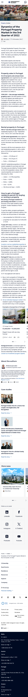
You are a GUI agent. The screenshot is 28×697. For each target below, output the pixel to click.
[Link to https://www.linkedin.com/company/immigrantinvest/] (14, 597)
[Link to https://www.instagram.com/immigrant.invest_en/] (8, 597)
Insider (8, 553)
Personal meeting (6, 590)
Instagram (7, 528)
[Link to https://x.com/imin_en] (20, 597)
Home (2, 553)
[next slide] (25, 342)
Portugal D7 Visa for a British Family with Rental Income (12, 452)
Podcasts (7, 540)
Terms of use (4, 609)
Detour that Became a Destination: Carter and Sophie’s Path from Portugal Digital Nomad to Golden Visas (13, 430)
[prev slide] (3, 342)
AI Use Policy (5, 615)
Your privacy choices (20, 616)
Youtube (19, 540)
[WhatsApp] (25, 2)
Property (3, 23)
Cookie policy (4, 612)
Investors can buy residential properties (12, 244)
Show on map (5, 644)
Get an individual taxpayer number (13, 300)
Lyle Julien (6, 39)
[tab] (13, 341)
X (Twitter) (19, 528)
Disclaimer (17, 612)
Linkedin (7, 516)
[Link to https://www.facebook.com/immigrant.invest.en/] (2, 597)
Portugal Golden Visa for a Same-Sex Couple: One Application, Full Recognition (13, 407)
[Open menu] (2, 2)
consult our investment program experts (13, 353)
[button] (12, 482)
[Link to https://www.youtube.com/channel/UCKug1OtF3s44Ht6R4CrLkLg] (26, 597)
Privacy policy (18, 609)
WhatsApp (6, 587)
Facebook (19, 516)
